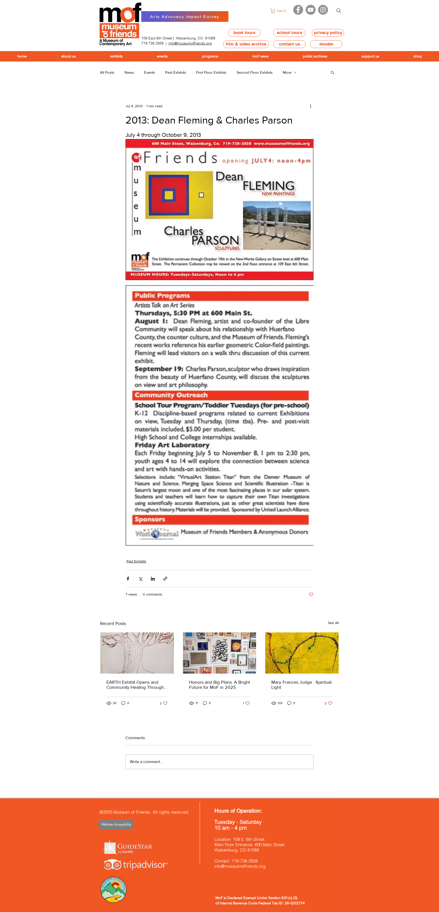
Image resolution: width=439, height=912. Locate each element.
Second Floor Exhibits (255, 72)
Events (149, 72)
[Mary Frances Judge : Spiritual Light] (302, 653)
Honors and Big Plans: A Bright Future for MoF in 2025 (219, 685)
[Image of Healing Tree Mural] (137, 653)
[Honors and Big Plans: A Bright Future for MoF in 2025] (219, 653)
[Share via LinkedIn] (152, 578)
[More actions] (310, 106)
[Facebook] (298, 10)
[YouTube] (311, 10)
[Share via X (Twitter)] (140, 578)
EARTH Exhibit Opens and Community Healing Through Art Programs (135, 685)
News (129, 72)
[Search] (338, 10)
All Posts (107, 72)
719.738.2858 (152, 43)
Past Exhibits (175, 72)
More (287, 72)
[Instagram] (323, 10)
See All (333, 623)
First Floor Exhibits (211, 72)
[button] (279, 10)
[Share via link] (165, 578)
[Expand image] (219, 209)
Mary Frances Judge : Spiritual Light (301, 685)
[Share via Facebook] (128, 578)
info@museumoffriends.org (190, 43)
